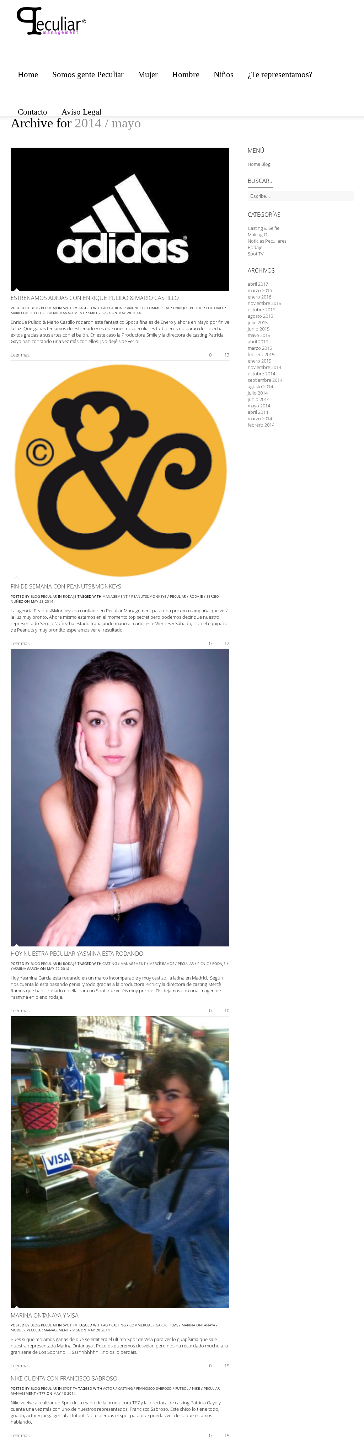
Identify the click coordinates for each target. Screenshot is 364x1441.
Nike (196, 1388)
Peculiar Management (63, 312)
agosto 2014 (260, 386)
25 (41, 601)
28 (129, 312)
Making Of (258, 234)
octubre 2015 (261, 309)
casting (109, 963)
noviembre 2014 (264, 367)
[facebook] (332, 31)
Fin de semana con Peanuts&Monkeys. (67, 586)
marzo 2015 (260, 348)
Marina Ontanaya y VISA (45, 1315)
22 (57, 968)
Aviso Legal (81, 112)
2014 (136, 312)
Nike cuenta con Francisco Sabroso (64, 1378)
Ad (105, 307)
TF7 (42, 1393)
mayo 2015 (259, 335)
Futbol (181, 1388)
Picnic (203, 963)
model (17, 1329)
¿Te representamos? (280, 74)
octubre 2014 (261, 373)
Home (28, 74)
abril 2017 (258, 284)
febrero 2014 (261, 425)
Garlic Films (167, 1325)
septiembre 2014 (265, 380)
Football (215, 307)
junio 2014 (258, 399)
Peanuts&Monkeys (148, 596)
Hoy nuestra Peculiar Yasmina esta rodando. (78, 953)
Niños (224, 74)
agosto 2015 (260, 316)
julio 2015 (258, 322)
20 (98, 1329)
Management (115, 596)
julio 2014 (258, 393)
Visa (76, 1329)
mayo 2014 (259, 405)
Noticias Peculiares (267, 241)
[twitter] (346, 31)
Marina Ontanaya (198, 1325)
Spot (106, 312)
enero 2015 (259, 361)
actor (108, 1388)
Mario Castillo (25, 312)
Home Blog (259, 164)
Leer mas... (22, 355)
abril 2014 (258, 412)
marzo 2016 (260, 290)
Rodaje (69, 596)
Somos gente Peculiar (88, 74)
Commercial (158, 307)
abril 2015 (258, 341)
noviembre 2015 (264, 303)
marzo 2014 (260, 418)
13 (64, 1393)
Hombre (185, 74)
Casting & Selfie (263, 228)
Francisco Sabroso (154, 1388)
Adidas (117, 307)
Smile (93, 312)
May (122, 312)
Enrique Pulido (188, 307)
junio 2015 (258, 329)
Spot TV (70, 307)
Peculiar (178, 596)
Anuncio (135, 307)
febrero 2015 (261, 354)
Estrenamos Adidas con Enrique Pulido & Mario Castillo (95, 298)
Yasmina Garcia (25, 968)
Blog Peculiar (44, 307)
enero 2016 (259, 297)
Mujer (148, 74)
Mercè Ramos (161, 963)
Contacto (32, 112)
